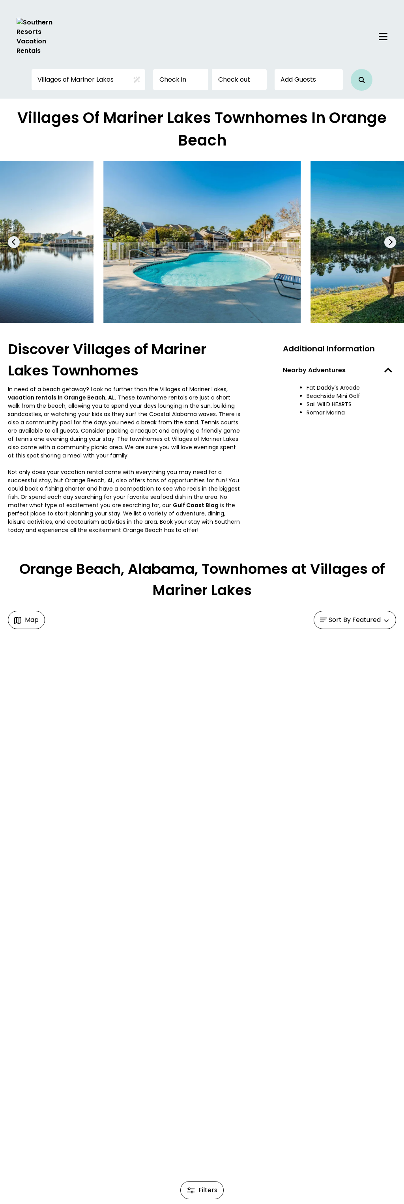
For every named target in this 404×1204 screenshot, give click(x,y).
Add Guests (298, 79)
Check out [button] (234, 79)
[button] (361, 80)
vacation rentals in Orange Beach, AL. (62, 397)
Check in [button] (172, 79)
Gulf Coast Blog (196, 505)
